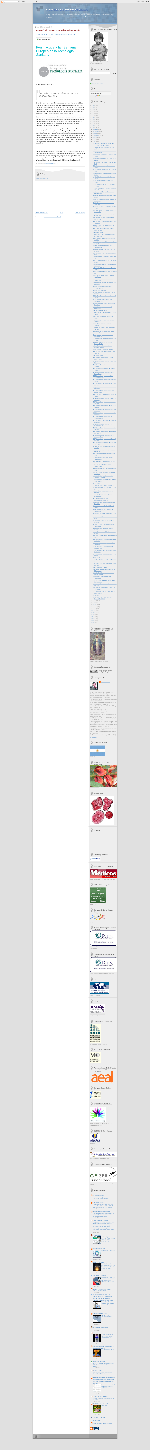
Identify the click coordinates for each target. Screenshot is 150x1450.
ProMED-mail (96, 557)
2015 (92, 127)
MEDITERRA (96, 1420)
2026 (92, 105)
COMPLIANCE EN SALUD (108, 1250)
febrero (95, 606)
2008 (92, 622)
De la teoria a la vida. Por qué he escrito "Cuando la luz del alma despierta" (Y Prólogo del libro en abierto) (108, 1266)
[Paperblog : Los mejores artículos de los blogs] (95, 860)
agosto (95, 137)
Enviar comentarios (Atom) (52, 217)
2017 (92, 123)
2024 (92, 109)
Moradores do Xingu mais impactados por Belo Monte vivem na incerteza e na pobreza (103, 1365)
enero (94, 608)
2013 (92, 612)
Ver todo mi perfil (94, 737)
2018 (92, 121)
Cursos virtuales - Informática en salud (103, 349)
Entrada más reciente (41, 213)
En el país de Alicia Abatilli (100, 1327)
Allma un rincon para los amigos (102, 1423)
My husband (96, 595)
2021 (92, 115)
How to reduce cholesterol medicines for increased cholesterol (108, 1386)
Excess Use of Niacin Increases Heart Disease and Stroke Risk (107, 1303)
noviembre (96, 131)
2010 (92, 618)
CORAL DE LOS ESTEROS (100, 1396)
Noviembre (95, 1328)
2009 (92, 620)
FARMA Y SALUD (98, 1370)
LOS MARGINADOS (98, 1202)
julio (94, 139)
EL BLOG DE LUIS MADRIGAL (101, 1289)
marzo (95, 604)
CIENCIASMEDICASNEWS (100, 1220)
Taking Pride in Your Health (100, 290)
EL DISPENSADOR (98, 1195)
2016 (92, 125)
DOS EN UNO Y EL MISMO (100, 1290)
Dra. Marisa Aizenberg (99, 1275)
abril (94, 602)
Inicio (61, 213)
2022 (92, 113)
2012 (92, 614)
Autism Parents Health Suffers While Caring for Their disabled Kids (107, 1336)
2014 (92, 610)
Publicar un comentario (42, 178)
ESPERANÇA (104, 1405)
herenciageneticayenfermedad (101, 1211)
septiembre (96, 135)
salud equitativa (105, 681)
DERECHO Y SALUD (99, 1248)
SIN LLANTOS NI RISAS (107, 1349)
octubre (95, 133)
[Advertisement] (51, 196)
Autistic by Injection (99, 1333)
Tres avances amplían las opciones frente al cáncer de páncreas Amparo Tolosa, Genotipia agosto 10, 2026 (103, 1215)
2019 (92, 119)
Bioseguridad (97, 1235)
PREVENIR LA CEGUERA (100, 1313)
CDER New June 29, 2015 (100, 310)
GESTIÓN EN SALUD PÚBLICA (67, 9)
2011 (92, 617)
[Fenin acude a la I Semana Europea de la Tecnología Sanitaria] (60, 70)
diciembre (95, 129)
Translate (103, 96)
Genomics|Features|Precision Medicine (103, 485)
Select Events (96, 483)
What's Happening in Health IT (101, 567)
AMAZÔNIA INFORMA (99, 1361)
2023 (92, 111)
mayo (94, 600)
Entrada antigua (80, 213)
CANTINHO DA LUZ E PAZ (100, 1404)
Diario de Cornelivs (98, 1262)
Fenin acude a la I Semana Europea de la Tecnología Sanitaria (56, 34)
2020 (92, 117)
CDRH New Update (98, 232)
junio (94, 141)
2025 (92, 107)
